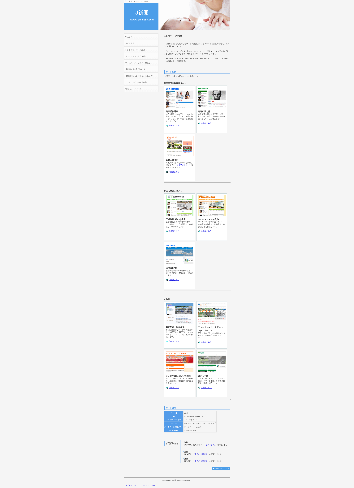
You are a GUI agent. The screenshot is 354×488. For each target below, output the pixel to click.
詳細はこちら (174, 125)
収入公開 (128, 37)
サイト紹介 (129, 43)
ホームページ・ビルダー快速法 (137, 63)
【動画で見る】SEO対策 (135, 69)
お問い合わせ (131, 485)
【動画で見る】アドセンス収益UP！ (140, 76)
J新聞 (141, 16)
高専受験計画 (182, 165)
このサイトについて (147, 485)
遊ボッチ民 (210, 445)
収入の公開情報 (201, 454)
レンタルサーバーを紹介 (135, 50)
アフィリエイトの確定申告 (136, 82)
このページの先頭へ (221, 468)
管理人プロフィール (133, 89)
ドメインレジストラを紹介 (136, 56)
